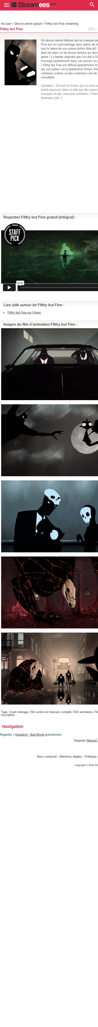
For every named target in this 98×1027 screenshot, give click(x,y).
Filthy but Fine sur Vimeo (24, 312)
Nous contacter (47, 756)
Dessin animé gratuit (28, 23)
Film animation (83, 712)
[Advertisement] (49, 154)
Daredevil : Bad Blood (29, 734)
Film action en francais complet (50, 712)
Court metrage (18, 712)
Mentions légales (71, 756)
